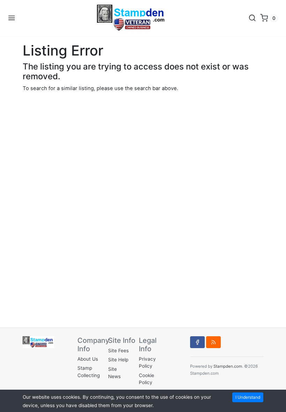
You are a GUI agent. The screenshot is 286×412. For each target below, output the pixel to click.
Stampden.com (227, 366)
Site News (114, 372)
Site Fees (118, 350)
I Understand (247, 397)
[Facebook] (197, 342)
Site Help (118, 359)
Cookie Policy (146, 379)
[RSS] (213, 342)
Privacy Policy (147, 362)
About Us (87, 359)
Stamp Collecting (88, 371)
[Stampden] (132, 18)
